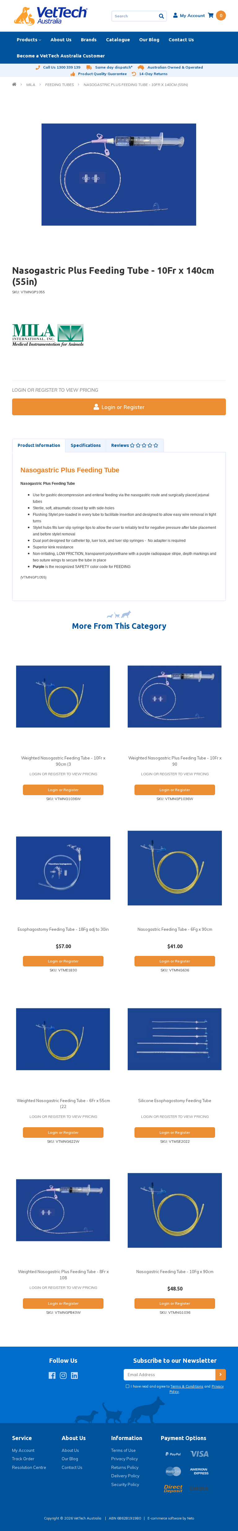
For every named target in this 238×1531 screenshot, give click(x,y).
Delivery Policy (125, 1475)
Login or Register (123, 407)
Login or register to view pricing (55, 390)
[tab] (38, 446)
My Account (23, 1450)
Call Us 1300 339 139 (61, 67)
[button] (189, 15)
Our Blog (149, 39)
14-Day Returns (153, 73)
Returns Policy (125, 1467)
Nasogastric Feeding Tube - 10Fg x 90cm (175, 1271)
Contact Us (181, 39)
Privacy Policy (124, 1458)
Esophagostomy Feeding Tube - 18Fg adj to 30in (63, 929)
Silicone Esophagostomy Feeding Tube (174, 1100)
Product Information (39, 445)
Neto (190, 1518)
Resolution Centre (29, 1467)
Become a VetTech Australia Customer (61, 55)
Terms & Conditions (186, 1386)
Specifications (86, 445)
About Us (61, 39)
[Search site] (162, 16)
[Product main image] (119, 174)
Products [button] (27, 39)
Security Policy (125, 1484)
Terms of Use (123, 1450)
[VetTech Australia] (51, 15)
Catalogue (118, 39)
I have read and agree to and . (177, 1389)
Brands (89, 39)
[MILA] (47, 335)
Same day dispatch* (114, 67)
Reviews (120, 445)
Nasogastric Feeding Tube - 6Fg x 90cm (175, 929)
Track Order (23, 1458)
